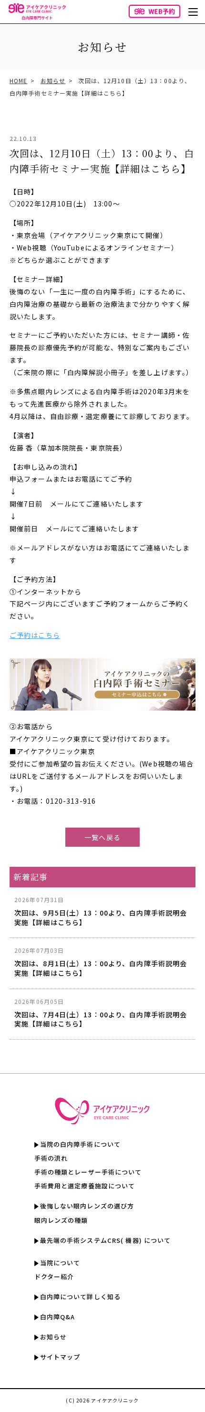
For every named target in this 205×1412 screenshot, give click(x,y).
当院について (60, 1262)
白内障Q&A (57, 1316)
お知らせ (53, 80)
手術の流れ (51, 1158)
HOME (18, 80)
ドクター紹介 (54, 1276)
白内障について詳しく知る (80, 1296)
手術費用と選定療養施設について (84, 1185)
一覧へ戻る (102, 837)
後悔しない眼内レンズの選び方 (87, 1205)
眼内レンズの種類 (61, 1220)
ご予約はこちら (35, 635)
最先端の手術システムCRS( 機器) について (105, 1240)
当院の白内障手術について (80, 1144)
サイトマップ (60, 1356)
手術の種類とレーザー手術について (88, 1171)
